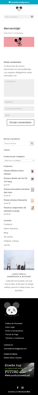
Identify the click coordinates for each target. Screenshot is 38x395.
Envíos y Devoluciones (14, 331)
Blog (6, 233)
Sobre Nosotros (11, 228)
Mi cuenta (8, 237)
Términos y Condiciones (14, 338)
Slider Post (8, 33)
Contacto (8, 224)
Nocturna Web (24, 392)
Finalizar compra (11, 241)
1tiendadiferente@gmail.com (15, 349)
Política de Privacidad (13, 323)
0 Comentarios (18, 33)
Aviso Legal (9, 327)
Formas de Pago (11, 334)
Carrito (7, 245)
